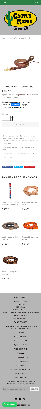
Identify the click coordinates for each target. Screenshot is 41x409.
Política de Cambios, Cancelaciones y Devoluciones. (20, 313)
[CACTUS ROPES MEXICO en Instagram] (24, 399)
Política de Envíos (20, 315)
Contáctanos (20, 304)
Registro (34, 389)
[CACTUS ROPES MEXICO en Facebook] (20, 399)
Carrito (36, 3)
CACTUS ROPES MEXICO (21, 405)
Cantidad (5, 114)
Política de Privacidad (20, 310)
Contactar (11, 404)
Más (5, 3)
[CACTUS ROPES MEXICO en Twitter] (16, 399)
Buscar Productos (20, 301)
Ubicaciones (20, 307)
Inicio (3, 38)
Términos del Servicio (20, 318)
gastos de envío (23, 95)
